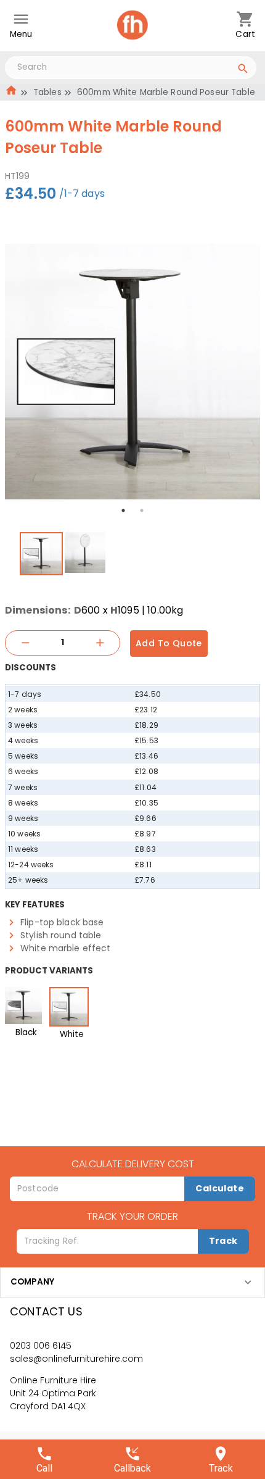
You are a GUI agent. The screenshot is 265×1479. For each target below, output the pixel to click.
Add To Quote (169, 643)
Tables (47, 92)
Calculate (219, 1188)
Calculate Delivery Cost (132, 1164)
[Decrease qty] (25, 643)
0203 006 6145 (40, 1345)
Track (223, 1241)
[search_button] (243, 70)
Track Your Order (132, 1216)
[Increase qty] (100, 643)
